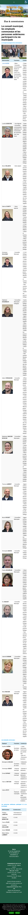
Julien (5, 63)
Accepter (11, 912)
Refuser (17, 912)
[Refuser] (26, 909)
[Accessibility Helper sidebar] (26, 1)
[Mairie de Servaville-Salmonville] (14, 10)
